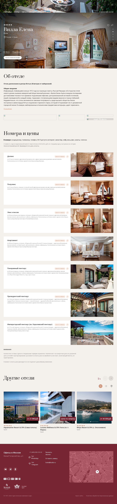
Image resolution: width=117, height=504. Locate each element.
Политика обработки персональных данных (99, 496)
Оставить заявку (51, 458)
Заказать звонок (48, 453)
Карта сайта (79, 496)
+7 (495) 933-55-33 (35, 452)
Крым (15, 37)
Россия (8, 37)
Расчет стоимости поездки (12, 57)
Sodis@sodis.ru (50, 462)
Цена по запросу (59, 156)
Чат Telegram (34, 463)
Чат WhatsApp (34, 457)
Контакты (19, 4)
